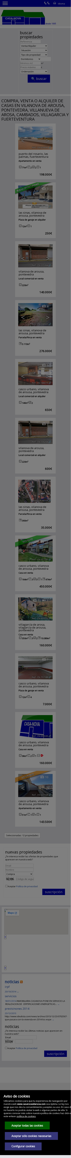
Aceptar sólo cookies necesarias (31, 1136)
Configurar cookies (23, 1146)
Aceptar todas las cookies (27, 1125)
